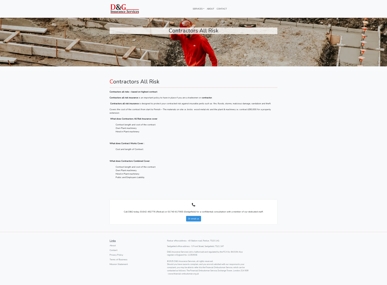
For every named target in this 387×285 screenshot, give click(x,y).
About (210, 8)
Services (198, 8)
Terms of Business (118, 259)
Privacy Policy (116, 254)
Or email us (193, 218)
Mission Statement (119, 264)
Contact (222, 8)
